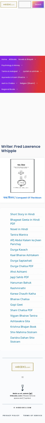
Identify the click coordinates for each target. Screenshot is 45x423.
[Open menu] (22, 377)
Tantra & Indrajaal (9, 71)
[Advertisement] (22, 32)
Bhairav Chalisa (19, 299)
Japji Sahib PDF (19, 277)
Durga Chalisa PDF (21, 266)
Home (4, 59)
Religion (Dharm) (27, 83)
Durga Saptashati (21, 260)
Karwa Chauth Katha (23, 293)
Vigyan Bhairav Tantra (23, 315)
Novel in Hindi (19, 229)
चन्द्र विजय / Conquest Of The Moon (22, 197)
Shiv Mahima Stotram (23, 332)
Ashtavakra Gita (20, 321)
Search (38, 4)
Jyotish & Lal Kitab (31, 71)
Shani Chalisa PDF (21, 310)
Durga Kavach (19, 249)
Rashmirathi (18, 288)
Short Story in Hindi (22, 214)
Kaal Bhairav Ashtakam (24, 255)
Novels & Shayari (25, 59)
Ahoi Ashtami (18, 271)
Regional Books (8, 89)
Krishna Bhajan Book (23, 326)
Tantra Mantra (19, 234)
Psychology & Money (11, 65)
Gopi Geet (16, 304)
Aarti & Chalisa (8, 83)
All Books (13, 59)
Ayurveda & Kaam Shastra (13, 77)
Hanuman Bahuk (20, 282)
